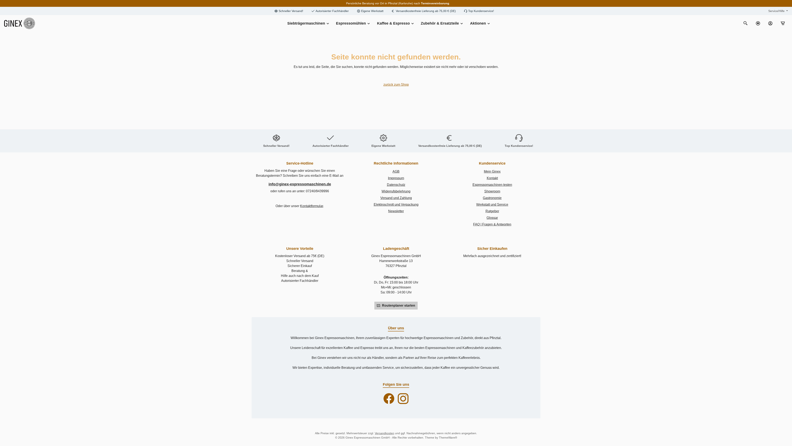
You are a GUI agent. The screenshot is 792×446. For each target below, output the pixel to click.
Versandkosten (384, 433)
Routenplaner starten (398, 305)
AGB (396, 171)
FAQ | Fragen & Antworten (492, 224)
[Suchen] (745, 23)
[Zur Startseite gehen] (19, 23)
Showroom (492, 191)
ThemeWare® (448, 437)
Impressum (396, 178)
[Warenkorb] (783, 23)
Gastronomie (492, 198)
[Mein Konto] (770, 23)
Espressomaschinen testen (492, 184)
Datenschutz (396, 184)
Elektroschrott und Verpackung (396, 204)
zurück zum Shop (396, 84)
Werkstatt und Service (492, 204)
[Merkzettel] (758, 23)
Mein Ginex (492, 171)
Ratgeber (492, 211)
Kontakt (492, 178)
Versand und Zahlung (396, 198)
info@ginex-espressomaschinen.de (300, 184)
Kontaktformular (311, 206)
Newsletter (396, 211)
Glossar (492, 217)
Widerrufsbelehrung (396, 191)
